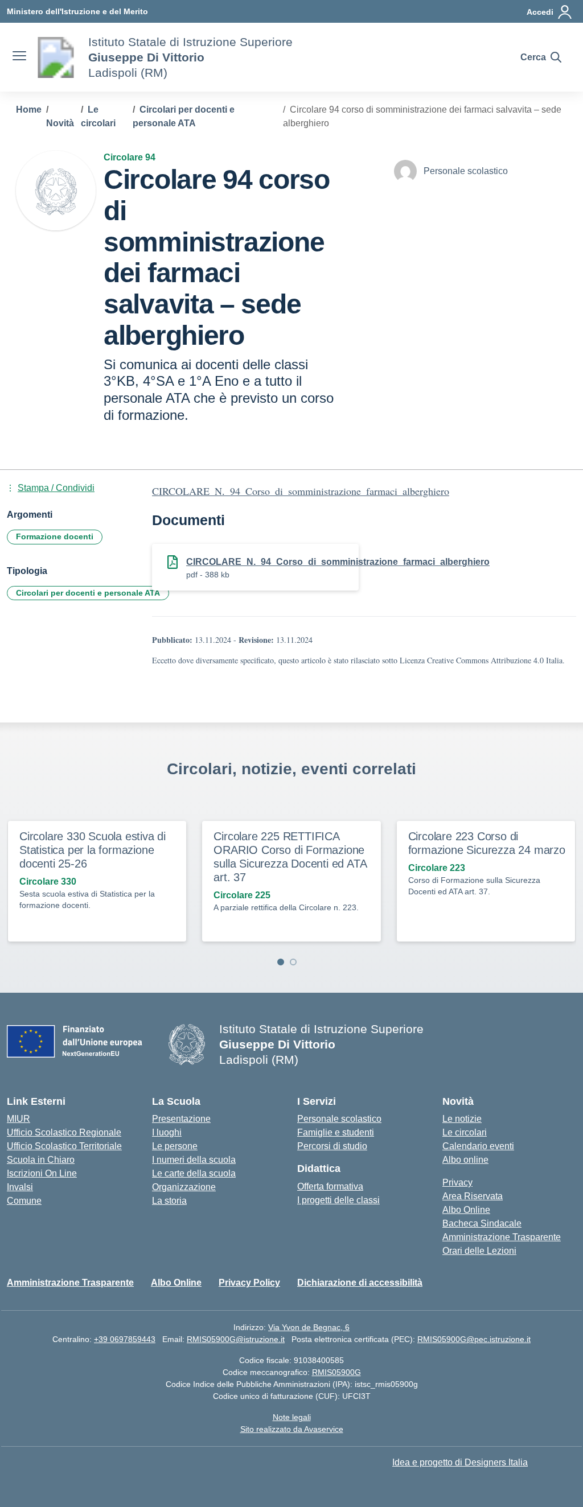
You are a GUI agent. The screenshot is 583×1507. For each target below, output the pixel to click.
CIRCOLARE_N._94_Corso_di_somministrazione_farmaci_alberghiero (300, 491)
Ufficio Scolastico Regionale (64, 1132)
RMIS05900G (336, 1372)
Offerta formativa (330, 1186)
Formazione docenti (54, 536)
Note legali (292, 1417)
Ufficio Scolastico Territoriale (64, 1146)
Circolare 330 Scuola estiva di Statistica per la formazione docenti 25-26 (92, 850)
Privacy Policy (249, 1282)
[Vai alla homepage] (56, 57)
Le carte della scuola (194, 1173)
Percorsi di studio (332, 1146)
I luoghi (167, 1132)
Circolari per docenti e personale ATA (88, 592)
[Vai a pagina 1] (280, 962)
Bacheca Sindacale (482, 1223)
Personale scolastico (339, 1119)
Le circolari (464, 1132)
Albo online (465, 1160)
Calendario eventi (478, 1146)
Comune (24, 1200)
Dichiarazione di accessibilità (359, 1282)
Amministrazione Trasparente (501, 1237)
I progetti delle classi (338, 1200)
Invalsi (20, 1187)
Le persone (175, 1146)
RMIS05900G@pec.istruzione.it (474, 1339)
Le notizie (462, 1119)
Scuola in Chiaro (41, 1160)
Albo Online (466, 1210)
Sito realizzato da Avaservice (291, 1429)
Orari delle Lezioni (479, 1251)
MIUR (18, 1119)
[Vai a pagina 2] (293, 962)
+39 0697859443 (124, 1339)
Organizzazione (184, 1187)
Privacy (457, 1182)
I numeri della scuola (194, 1160)
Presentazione (181, 1119)
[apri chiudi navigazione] (19, 57)
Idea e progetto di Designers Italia (460, 1462)
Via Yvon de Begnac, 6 (309, 1327)
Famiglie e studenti (335, 1132)
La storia (169, 1200)
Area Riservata (472, 1196)
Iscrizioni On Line (42, 1173)
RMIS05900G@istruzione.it (236, 1339)
